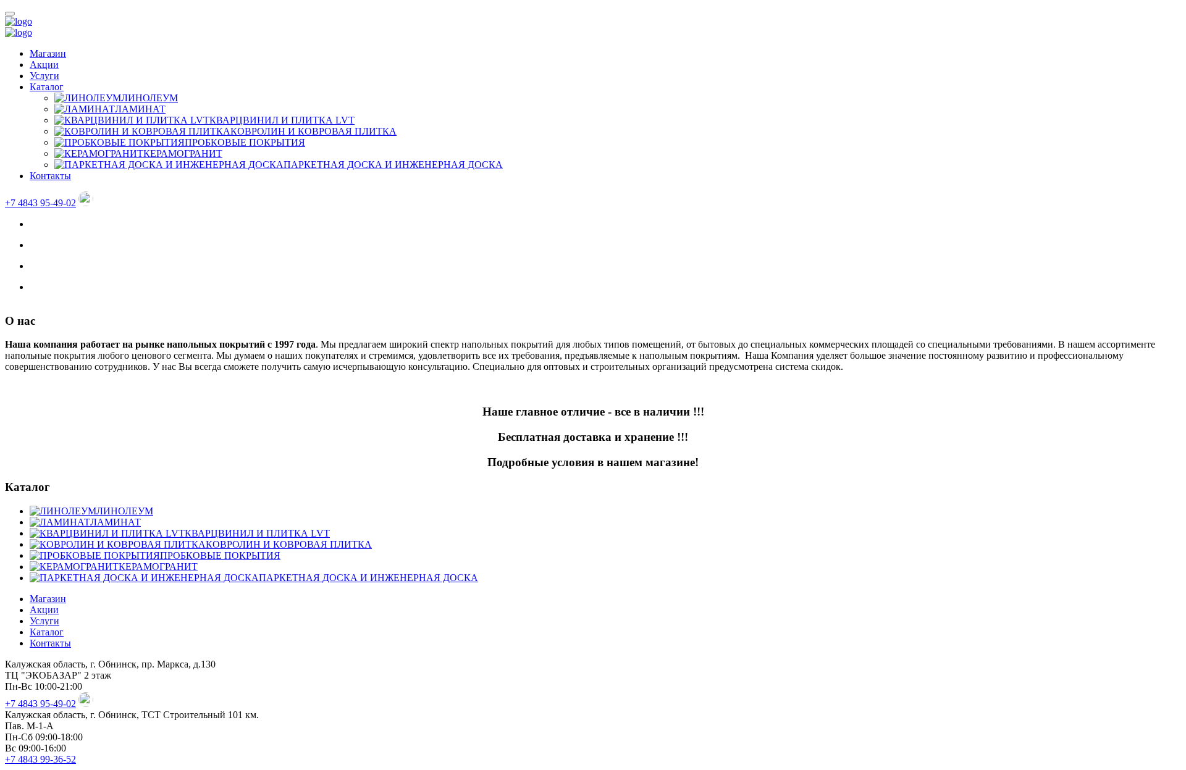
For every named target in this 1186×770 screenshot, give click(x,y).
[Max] (85, 203)
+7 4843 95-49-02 (40, 203)
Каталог (47, 87)
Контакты (50, 175)
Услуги (44, 75)
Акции (44, 64)
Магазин (48, 53)
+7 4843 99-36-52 (40, 759)
